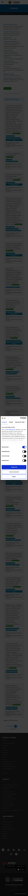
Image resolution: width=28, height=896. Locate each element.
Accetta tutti (14, 467)
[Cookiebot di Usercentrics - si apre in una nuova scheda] (20, 418)
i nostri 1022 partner (10, 429)
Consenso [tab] (4, 422)
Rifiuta (14, 476)
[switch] (24, 451)
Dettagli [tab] (11, 422)
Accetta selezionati (14, 472)
